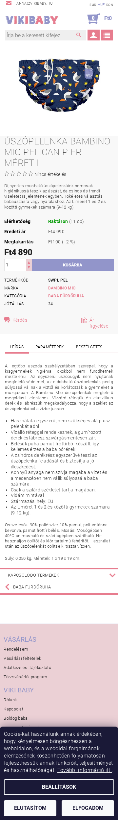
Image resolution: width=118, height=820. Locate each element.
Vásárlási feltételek (22, 658)
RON (109, 5)
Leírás (17, 347)
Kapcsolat (13, 709)
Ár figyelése (98, 323)
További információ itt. (84, 770)
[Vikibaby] (32, 18)
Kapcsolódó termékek (33, 575)
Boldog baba (16, 718)
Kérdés (19, 320)
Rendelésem (16, 649)
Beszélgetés (89, 347)
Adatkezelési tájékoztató (27, 667)
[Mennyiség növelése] (29, 262)
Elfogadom (88, 808)
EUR (92, 5)
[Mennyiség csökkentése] (29, 268)
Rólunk (10, 699)
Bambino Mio (62, 288)
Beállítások (59, 787)
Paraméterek (49, 347)
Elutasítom (30, 808)
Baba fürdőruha (66, 296)
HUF (101, 5)
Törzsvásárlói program (25, 676)
